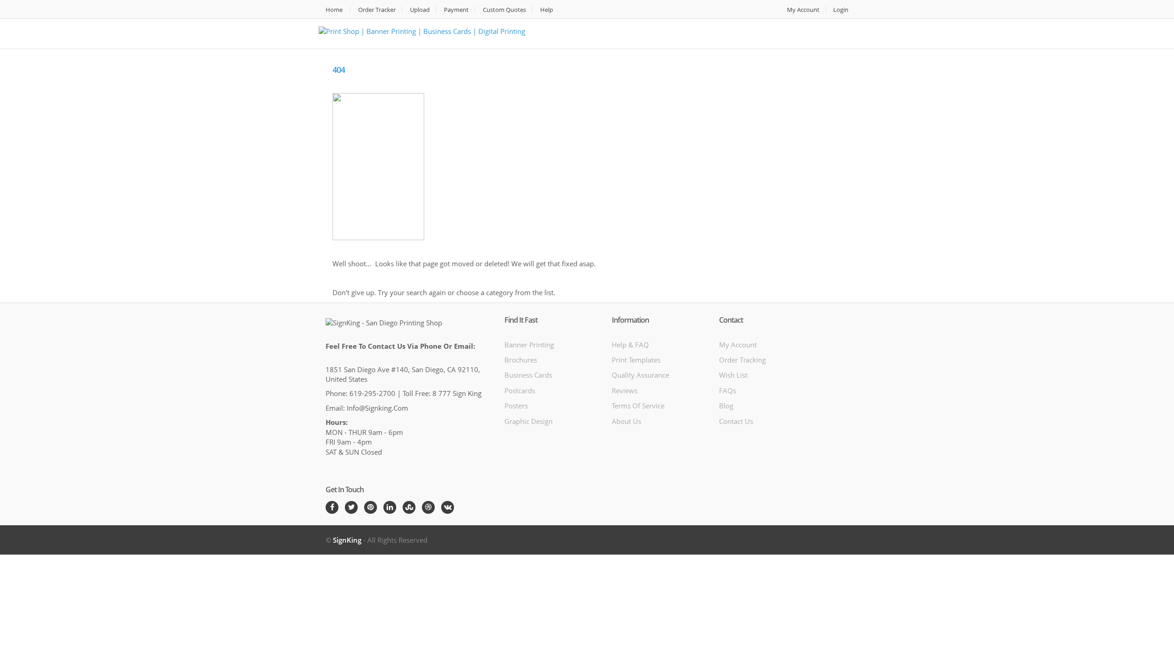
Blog (726, 405)
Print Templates (636, 359)
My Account (803, 9)
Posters (516, 405)
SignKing (347, 539)
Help (546, 9)
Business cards (528, 375)
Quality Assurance (640, 375)
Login (840, 9)
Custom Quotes (504, 9)
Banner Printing (529, 344)
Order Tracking (742, 359)
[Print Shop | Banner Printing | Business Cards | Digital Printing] (422, 30)
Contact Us (736, 421)
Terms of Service (638, 405)
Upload (420, 9)
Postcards (519, 390)
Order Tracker (377, 9)
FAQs (727, 390)
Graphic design (528, 421)
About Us (626, 421)
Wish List (733, 375)
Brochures (520, 359)
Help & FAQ (630, 344)
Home (334, 9)
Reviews (624, 390)
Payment (456, 9)
